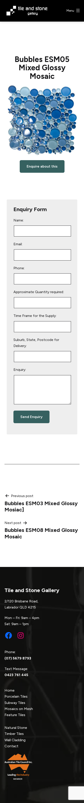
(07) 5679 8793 (17, 658)
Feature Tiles (14, 715)
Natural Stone (15, 728)
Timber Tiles (14, 734)
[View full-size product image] (42, 120)
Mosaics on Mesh (18, 709)
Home (9, 690)
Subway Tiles (14, 703)
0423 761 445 (16, 675)
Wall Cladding (15, 740)
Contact (11, 746)
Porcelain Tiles (16, 696)
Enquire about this (42, 166)
